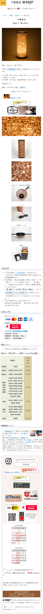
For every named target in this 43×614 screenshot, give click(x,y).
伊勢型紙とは (9, 431)
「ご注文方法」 (20, 273)
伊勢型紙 (11, 69)
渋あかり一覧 (15, 98)
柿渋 (8, 437)
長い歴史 (23, 433)
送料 (21, 87)
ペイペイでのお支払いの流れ (17, 331)
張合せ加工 (14, 437)
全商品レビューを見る (12, 472)
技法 (29, 440)
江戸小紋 (28, 442)
